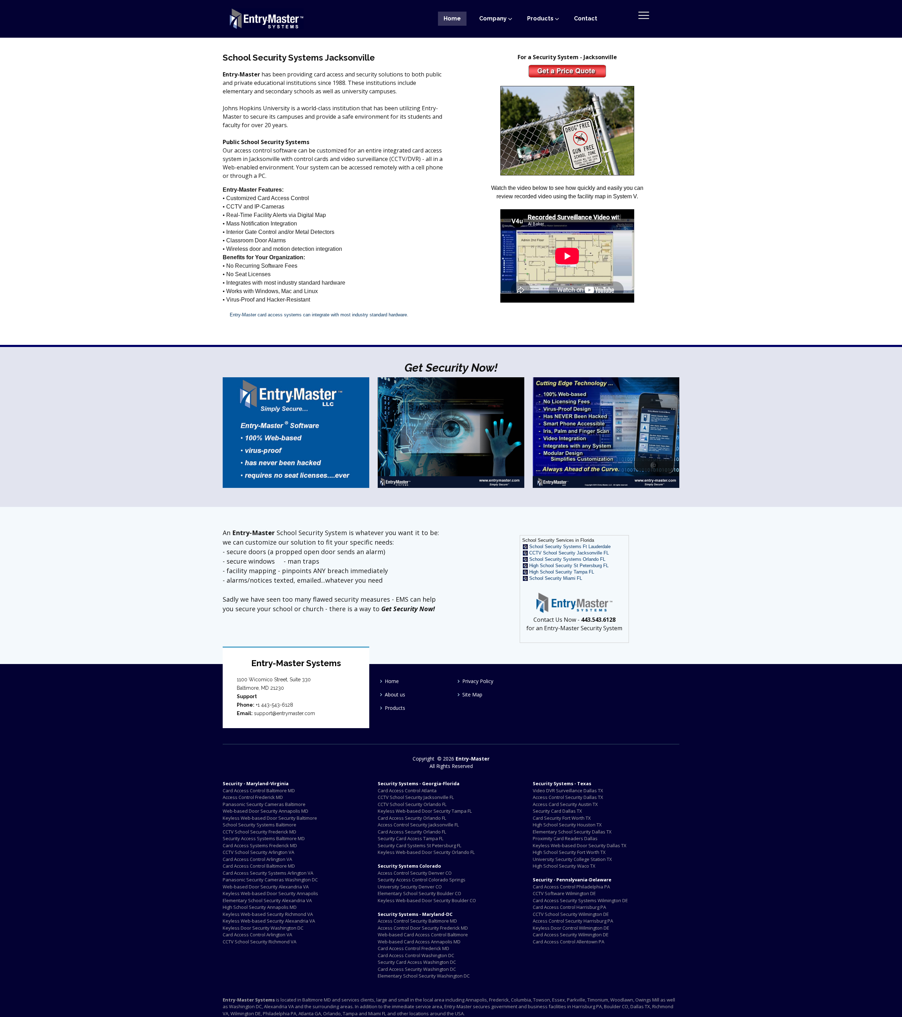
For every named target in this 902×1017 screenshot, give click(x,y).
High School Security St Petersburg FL (568, 565)
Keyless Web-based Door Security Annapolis (270, 893)
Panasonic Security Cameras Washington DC (270, 879)
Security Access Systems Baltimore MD (264, 838)
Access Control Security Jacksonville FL (418, 824)
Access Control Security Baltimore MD (417, 921)
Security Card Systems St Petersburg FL (419, 845)
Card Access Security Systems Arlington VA (268, 873)
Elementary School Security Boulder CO (419, 893)
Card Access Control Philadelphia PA (571, 886)
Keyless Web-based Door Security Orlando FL (426, 852)
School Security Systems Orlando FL (567, 559)
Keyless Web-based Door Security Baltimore (270, 818)
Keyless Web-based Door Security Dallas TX (579, 845)
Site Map (472, 694)
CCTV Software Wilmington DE (564, 893)
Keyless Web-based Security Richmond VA (268, 914)
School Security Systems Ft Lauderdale (570, 546)
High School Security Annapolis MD (260, 907)
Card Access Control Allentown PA (568, 941)
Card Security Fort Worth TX (562, 818)
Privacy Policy (477, 681)
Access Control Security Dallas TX (568, 797)
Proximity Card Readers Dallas (565, 838)
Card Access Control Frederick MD (413, 948)
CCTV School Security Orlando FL (412, 804)
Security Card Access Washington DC (417, 962)
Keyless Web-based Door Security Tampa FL (425, 811)
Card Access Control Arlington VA (257, 859)
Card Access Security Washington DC (417, 969)
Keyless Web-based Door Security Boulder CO (427, 900)
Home (452, 18)
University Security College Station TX (572, 859)
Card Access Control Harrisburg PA (569, 907)
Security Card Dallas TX (557, 811)
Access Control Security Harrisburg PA (573, 921)
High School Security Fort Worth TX (569, 852)
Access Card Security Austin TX (565, 804)
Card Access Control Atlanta (407, 790)
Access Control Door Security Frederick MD (423, 928)
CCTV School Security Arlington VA (258, 852)
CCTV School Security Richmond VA (259, 941)
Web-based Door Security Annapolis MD (265, 811)
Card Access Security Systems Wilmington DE (580, 900)
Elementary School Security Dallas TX (572, 832)
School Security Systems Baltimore (259, 824)
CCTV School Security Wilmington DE (571, 914)
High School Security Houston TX (567, 824)
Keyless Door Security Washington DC (263, 928)
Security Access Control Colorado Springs (421, 879)
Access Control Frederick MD (253, 797)
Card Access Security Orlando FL (412, 818)
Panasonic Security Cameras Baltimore (264, 804)
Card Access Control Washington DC (416, 955)
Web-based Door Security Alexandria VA (266, 886)
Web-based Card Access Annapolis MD (419, 941)
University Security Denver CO (410, 886)
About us (395, 694)
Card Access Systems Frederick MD (260, 845)
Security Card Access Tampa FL (410, 838)
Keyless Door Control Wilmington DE (571, 928)
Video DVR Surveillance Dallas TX (568, 790)
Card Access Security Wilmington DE (570, 934)
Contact (585, 18)
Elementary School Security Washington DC (424, 976)
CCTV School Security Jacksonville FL (569, 553)
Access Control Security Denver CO (415, 873)
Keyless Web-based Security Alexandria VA (269, 921)
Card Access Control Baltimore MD (259, 790)
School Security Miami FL (555, 578)
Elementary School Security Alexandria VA (267, 900)
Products (395, 708)
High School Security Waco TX (564, 866)
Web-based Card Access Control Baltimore (423, 934)
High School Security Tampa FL (561, 572)
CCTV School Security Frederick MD (259, 832)
